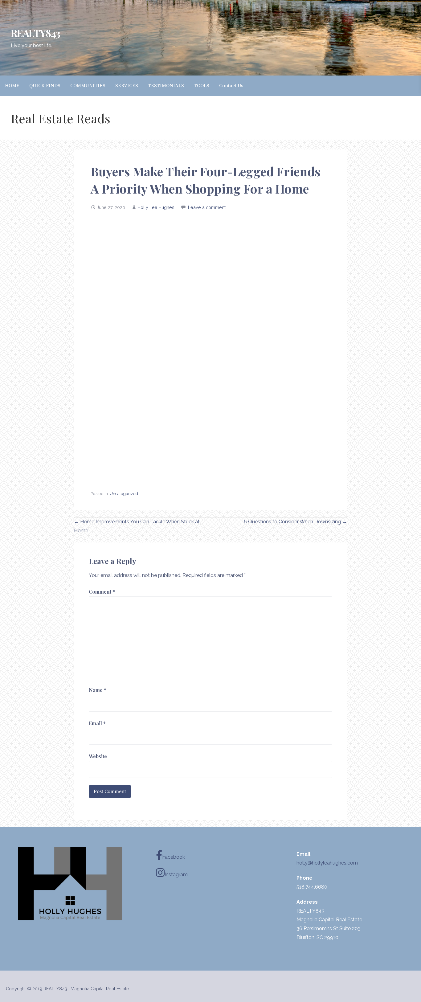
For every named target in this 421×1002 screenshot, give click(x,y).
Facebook (173, 857)
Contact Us (231, 86)
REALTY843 (35, 32)
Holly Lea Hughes (155, 207)
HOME (12, 86)
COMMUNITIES (87, 86)
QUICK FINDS (44, 86)
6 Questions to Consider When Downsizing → (295, 522)
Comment (102, 591)
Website (98, 756)
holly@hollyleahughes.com (327, 863)
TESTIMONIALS (166, 86)
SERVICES (126, 86)
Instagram (176, 874)
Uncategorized (124, 493)
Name (97, 690)
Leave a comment (207, 207)
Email (97, 723)
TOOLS (201, 86)
